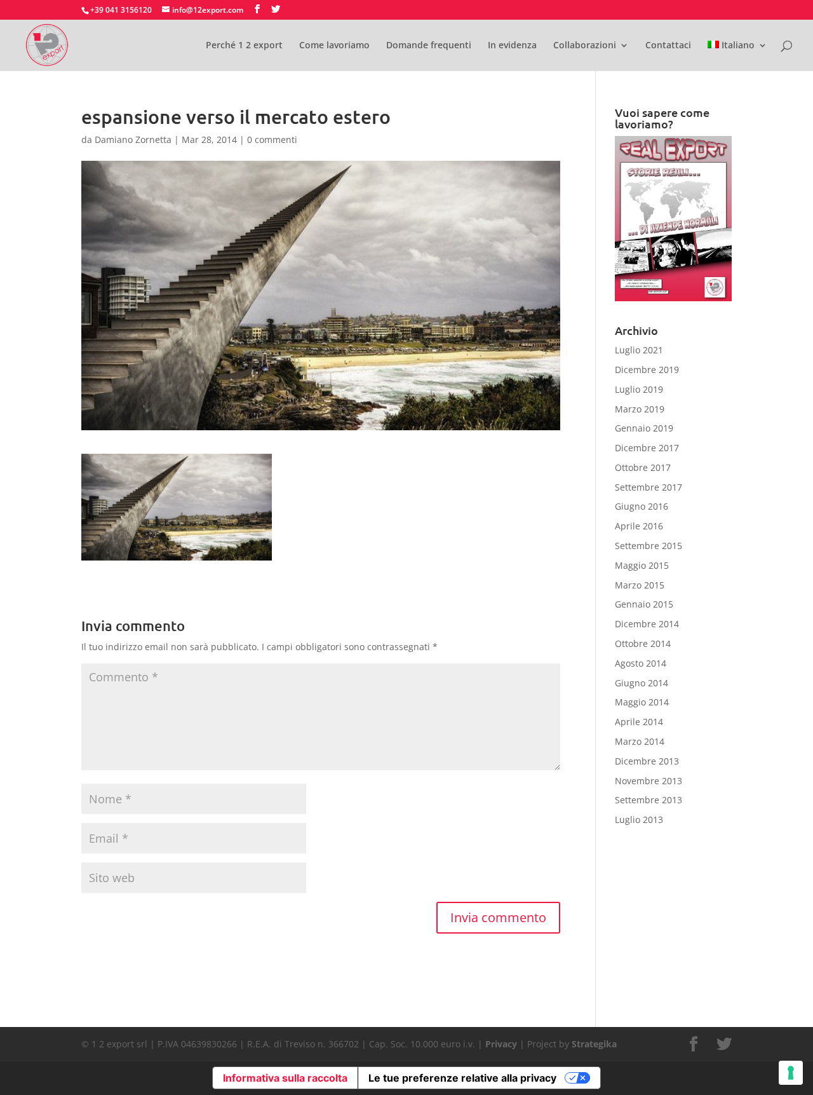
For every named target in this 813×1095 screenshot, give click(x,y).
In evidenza (512, 46)
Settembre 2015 (648, 546)
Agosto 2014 (640, 663)
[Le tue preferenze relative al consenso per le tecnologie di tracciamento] (791, 1073)
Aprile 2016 (639, 526)
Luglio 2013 (639, 819)
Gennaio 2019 (644, 428)
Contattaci (668, 46)
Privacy (501, 1044)
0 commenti (272, 139)
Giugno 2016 (641, 506)
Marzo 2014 (639, 741)
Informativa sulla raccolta (285, 1077)
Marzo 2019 (639, 409)
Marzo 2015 (639, 585)
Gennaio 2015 (644, 604)
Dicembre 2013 (647, 761)
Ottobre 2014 (643, 643)
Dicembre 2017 (647, 448)
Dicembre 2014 (647, 624)
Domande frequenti (428, 46)
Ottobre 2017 (643, 467)
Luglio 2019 (639, 389)
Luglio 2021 (639, 350)
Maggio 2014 (642, 702)
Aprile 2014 (639, 722)
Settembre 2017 (648, 487)
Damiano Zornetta (133, 139)
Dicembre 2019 (647, 370)
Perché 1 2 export (244, 46)
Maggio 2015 (642, 565)
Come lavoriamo (334, 46)
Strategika (594, 1044)
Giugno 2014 (641, 683)
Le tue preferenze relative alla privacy (462, 1077)
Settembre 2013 (648, 800)
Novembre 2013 (648, 781)
